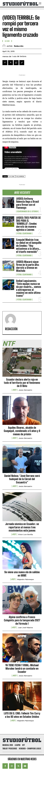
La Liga (7, 41)
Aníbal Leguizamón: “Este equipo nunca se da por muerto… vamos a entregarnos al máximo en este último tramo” (28, 288)
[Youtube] (25, 766)
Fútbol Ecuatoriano (24, 233)
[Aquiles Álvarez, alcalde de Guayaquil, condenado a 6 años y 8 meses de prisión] (22, 412)
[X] (10, 62)
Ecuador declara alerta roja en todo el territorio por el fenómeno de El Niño (22, 383)
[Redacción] (4, 46)
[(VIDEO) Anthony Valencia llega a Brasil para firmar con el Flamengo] (8, 202)
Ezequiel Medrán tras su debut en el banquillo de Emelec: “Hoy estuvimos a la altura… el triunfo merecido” (28, 245)
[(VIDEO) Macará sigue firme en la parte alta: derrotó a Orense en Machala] (8, 265)
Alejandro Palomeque (25, 579)
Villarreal (20, 176)
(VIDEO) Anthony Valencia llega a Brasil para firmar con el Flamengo (27, 203)
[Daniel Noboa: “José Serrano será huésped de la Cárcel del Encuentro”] (22, 460)
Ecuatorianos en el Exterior (27, 211)
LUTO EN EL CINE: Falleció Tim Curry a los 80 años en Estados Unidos (22, 715)
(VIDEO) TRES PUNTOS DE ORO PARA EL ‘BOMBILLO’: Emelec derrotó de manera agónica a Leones (28, 223)
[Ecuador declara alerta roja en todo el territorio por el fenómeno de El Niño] (22, 363)
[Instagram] (11, 766)
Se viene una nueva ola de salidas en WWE (22, 573)
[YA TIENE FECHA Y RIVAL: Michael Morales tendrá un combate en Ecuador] (22, 649)
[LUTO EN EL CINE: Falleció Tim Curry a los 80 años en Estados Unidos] (22, 697)
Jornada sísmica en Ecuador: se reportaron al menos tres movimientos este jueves (22, 527)
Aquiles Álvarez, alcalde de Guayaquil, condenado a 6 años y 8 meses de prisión (22, 431)
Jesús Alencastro (25, 390)
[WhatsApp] (16, 62)
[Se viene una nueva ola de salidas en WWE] (22, 556)
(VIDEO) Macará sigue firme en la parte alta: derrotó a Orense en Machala (27, 266)
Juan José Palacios (25, 627)
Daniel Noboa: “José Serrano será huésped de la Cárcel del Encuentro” (22, 479)
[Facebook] (4, 62)
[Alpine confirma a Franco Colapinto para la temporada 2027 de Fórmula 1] (22, 601)
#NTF (15, 390)
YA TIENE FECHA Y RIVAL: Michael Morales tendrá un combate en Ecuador (22, 668)
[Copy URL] (21, 62)
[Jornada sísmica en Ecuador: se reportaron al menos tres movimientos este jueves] (22, 508)
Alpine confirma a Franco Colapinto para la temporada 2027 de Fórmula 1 (22, 620)
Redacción (18, 46)
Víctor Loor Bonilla (25, 534)
